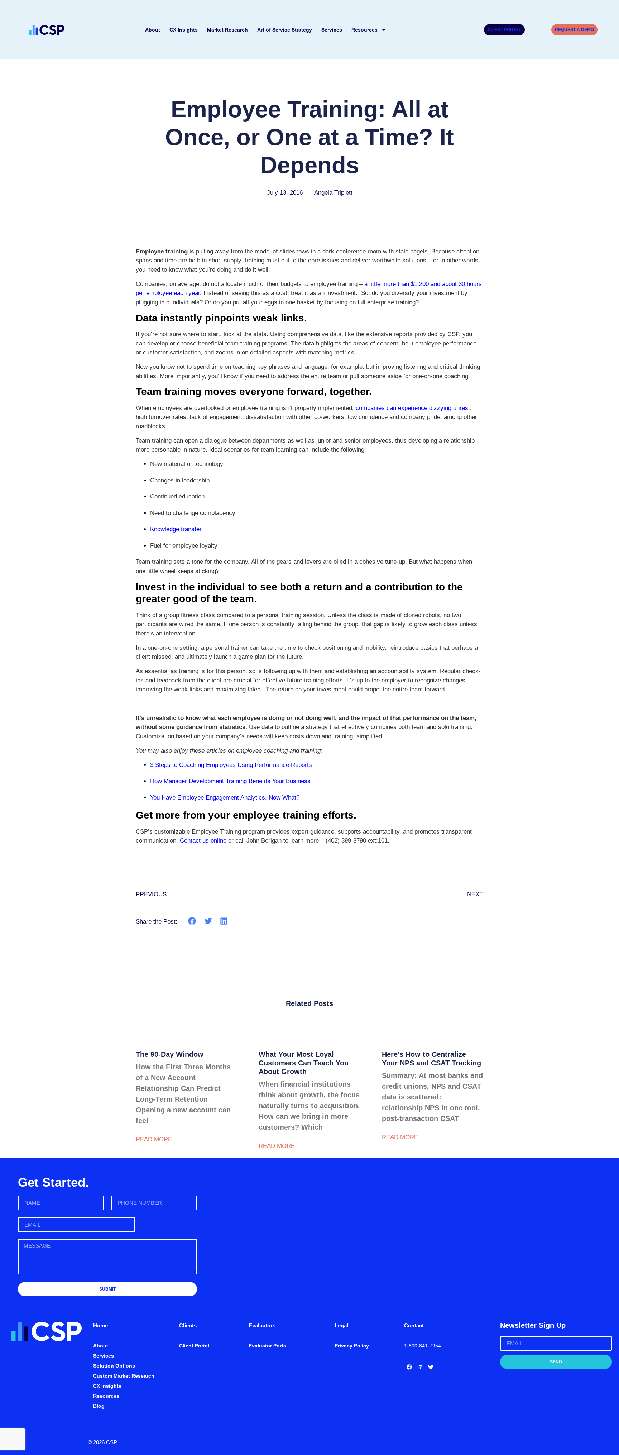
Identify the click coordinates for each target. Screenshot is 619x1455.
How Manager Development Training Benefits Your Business (230, 781)
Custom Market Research (123, 1376)
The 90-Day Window (169, 1054)
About (152, 30)
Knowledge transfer (176, 529)
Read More (154, 1139)
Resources (364, 30)
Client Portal (194, 1346)
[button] (192, 921)
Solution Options (114, 1366)
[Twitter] (431, 1367)
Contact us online (203, 840)
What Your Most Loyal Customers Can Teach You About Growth (304, 1062)
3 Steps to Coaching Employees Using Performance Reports (231, 765)
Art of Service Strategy (284, 30)
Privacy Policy (352, 1346)
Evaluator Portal (268, 1346)
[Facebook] (409, 1367)
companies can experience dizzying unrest (413, 408)
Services (331, 30)
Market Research (227, 30)
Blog (99, 1406)
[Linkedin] (420, 1367)
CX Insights (183, 30)
